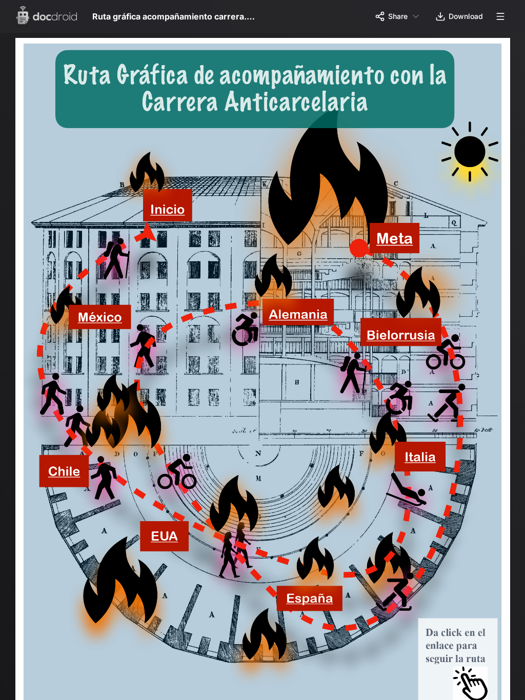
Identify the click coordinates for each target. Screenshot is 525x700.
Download (466, 16)
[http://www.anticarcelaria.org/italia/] (427, 462)
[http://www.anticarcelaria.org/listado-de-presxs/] (101, 320)
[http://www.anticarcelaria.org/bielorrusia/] (407, 339)
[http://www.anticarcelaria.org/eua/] (166, 542)
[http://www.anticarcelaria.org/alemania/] (303, 318)
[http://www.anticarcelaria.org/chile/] (64, 476)
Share (398, 16)
